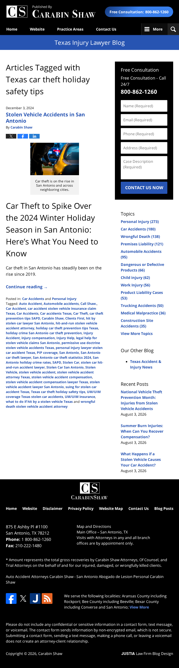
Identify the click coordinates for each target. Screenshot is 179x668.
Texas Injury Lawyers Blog (51, 11)
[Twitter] (23, 598)
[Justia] (35, 598)
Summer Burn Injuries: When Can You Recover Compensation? (142, 431)
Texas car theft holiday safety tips (58, 392)
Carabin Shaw (53, 318)
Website (37, 29)
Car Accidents (33, 298)
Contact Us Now (144, 187)
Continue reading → (27, 286)
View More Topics (137, 333)
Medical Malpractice (143, 313)
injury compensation (38, 338)
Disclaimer (52, 508)
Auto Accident (30, 303)
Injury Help (65, 338)
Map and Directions (94, 526)
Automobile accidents (61, 303)
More (157, 29)
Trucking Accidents (142, 305)
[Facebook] (11, 598)
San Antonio (69, 352)
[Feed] (47, 598)
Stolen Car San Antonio (65, 367)
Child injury (135, 277)
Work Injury (135, 285)
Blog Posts (163, 508)
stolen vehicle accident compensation (61, 377)
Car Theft (80, 313)
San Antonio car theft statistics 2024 (62, 357)
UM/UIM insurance (80, 396)
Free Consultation (140, 70)
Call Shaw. (88, 303)
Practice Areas (70, 29)
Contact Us (106, 29)
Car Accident (16, 308)
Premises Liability (142, 244)
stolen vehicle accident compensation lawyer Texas (47, 382)
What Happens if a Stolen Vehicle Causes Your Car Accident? (141, 459)
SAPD (56, 362)
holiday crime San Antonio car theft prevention (44, 333)
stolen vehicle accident (37, 372)
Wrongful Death (140, 236)
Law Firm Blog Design (147, 653)
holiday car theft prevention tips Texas (67, 328)
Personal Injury (64, 298)
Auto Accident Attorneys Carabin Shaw (39, 576)
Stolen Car (71, 362)
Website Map (111, 508)
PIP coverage (47, 352)
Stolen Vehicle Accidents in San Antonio (45, 117)
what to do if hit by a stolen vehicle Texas (39, 401)
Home (11, 29)
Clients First (74, 318)
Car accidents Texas (56, 313)
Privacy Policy (80, 508)
